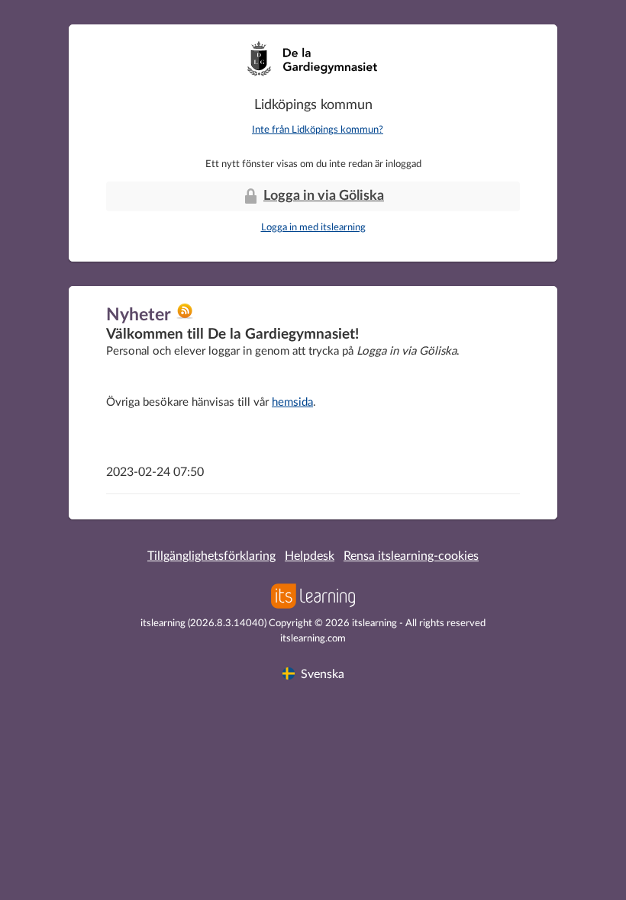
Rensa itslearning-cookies (411, 556)
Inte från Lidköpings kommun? (317, 130)
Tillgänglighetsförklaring (211, 556)
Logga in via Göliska (323, 196)
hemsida (292, 402)
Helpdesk (309, 556)
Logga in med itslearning (313, 228)
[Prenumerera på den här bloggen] (185, 316)
